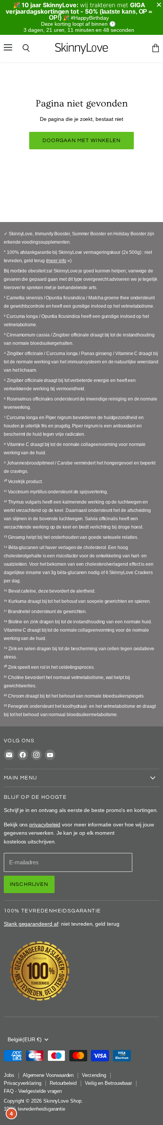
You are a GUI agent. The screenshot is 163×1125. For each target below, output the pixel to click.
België (25, 1039)
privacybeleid (44, 824)
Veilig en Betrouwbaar (108, 1083)
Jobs (9, 1075)
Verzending (94, 1075)
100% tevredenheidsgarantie (34, 1109)
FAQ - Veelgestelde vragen (33, 1091)
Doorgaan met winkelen (81, 140)
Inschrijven (29, 884)
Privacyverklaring (22, 1083)
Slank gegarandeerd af (31, 924)
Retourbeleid (63, 1083)
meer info (56, 260)
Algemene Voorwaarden (48, 1075)
